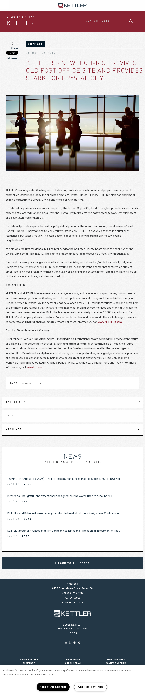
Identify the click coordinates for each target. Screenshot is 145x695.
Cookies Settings (90, 687)
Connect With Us (116, 663)
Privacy (73, 633)
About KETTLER (29, 659)
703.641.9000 (72, 598)
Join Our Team (72, 663)
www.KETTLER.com (110, 321)
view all (35, 44)
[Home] (72, 5)
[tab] (72, 402)
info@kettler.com (72, 602)
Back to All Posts (73, 563)
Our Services (72, 659)
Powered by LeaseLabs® (72, 629)
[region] (72, 680)
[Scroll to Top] (72, 613)
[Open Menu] (4, 4)
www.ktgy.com (36, 367)
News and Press (31, 383)
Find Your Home (116, 659)
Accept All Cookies (53, 687)
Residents (29, 663)
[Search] (131, 21)
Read (27, 484)
